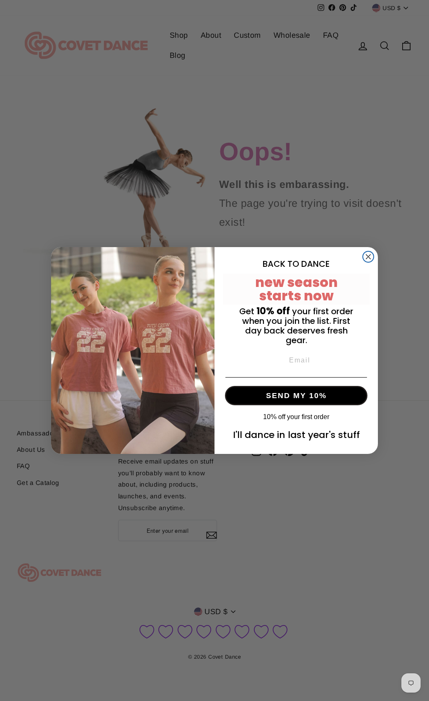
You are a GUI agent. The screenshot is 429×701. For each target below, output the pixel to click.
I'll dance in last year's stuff (296, 434)
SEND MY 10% (296, 395)
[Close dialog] (368, 256)
